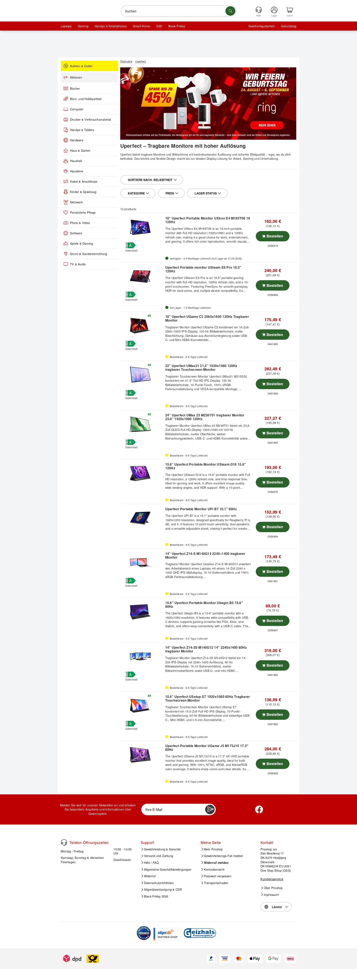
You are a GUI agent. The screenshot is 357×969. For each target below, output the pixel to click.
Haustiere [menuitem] (76, 171)
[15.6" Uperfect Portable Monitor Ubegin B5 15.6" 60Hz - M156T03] (142, 612)
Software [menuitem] (76, 233)
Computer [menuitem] (76, 109)
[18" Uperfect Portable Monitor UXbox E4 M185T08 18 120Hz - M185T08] (142, 227)
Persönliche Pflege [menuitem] (83, 212)
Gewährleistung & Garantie (162, 849)
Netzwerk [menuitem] (76, 202)
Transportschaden (216, 883)
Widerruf (150, 876)
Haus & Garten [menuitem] (80, 150)
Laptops (66, 26)
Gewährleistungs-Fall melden (223, 856)
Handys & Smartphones (111, 26)
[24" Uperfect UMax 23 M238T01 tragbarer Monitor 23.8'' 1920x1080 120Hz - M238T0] (142, 424)
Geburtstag (288, 26)
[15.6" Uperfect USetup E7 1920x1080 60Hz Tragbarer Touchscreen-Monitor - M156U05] (142, 706)
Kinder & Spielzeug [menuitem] (83, 192)
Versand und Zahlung (158, 856)
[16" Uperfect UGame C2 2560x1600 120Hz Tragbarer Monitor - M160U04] (142, 326)
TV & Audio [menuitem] (78, 264)
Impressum (271, 895)
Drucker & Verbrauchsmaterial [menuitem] (90, 119)
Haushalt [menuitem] (76, 161)
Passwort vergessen (217, 876)
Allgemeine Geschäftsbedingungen (167, 869)
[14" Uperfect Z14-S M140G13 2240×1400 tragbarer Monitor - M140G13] (142, 563)
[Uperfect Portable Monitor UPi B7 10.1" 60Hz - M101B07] (142, 518)
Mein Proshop (213, 849)
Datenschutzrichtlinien (159, 883)
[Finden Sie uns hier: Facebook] (259, 809)
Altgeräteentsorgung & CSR (163, 889)
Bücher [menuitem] (75, 88)
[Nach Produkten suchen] (230, 11)
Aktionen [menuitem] (76, 77)
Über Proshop (273, 888)
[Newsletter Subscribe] (210, 809)
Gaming (83, 26)
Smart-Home (141, 26)
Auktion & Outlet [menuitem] (81, 66)
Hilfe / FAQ (151, 863)
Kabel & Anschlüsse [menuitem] (83, 181)
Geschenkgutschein (261, 26)
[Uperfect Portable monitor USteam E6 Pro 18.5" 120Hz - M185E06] (142, 276)
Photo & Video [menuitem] (80, 223)
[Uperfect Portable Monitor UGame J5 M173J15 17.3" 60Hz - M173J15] (142, 755)
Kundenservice (272, 879)
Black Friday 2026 (156, 896)
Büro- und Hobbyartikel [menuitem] (85, 99)
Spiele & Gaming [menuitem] (81, 243)
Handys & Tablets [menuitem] (82, 130)
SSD (159, 26)
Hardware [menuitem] (76, 140)
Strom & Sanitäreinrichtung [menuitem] (88, 254)
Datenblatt (131, 250)
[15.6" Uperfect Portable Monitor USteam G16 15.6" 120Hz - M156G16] (142, 473)
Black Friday (176, 26)
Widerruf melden (216, 863)
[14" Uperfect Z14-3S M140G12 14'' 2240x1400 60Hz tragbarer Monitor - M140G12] (142, 657)
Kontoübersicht (214, 869)
